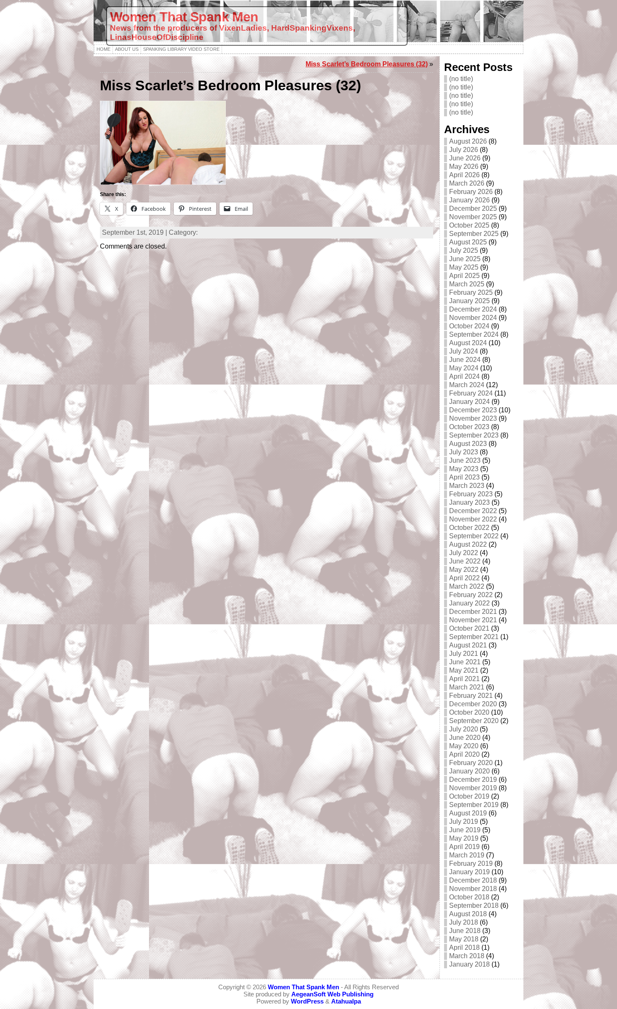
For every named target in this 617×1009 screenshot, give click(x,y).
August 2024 (468, 342)
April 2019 (464, 846)
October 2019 (469, 796)
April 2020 (464, 754)
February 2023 (471, 494)
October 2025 (469, 225)
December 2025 (473, 208)
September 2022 (474, 536)
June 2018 (465, 930)
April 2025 (464, 275)
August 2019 (468, 813)
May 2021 (463, 670)
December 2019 (473, 779)
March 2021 (466, 687)
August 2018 (468, 913)
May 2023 (463, 468)
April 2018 (464, 947)
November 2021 (473, 620)
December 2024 (473, 309)
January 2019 (469, 871)
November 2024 (473, 317)
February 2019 (471, 863)
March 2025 (466, 284)
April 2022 (464, 578)
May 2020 (463, 746)
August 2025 (468, 242)
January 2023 (469, 502)
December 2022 (473, 510)
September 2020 (474, 720)
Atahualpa (346, 1001)
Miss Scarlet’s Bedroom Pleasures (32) (367, 64)
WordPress (307, 1001)
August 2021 (468, 645)
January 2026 (469, 200)
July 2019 (463, 821)
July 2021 (463, 653)
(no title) (461, 78)
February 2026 (471, 191)
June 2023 (465, 460)
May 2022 (463, 569)
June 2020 (465, 737)
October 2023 (469, 426)
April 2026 (464, 174)
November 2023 (473, 418)
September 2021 (474, 636)
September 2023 (474, 435)
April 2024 (464, 376)
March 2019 (466, 855)
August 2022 (468, 544)
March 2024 (466, 384)
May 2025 (463, 267)
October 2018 (469, 897)
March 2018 (466, 955)
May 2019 (463, 838)
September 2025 (474, 233)
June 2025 (465, 258)
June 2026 (465, 158)
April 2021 (464, 678)
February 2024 (471, 393)
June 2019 (465, 829)
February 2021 (471, 695)
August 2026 (468, 141)
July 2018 (463, 922)
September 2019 (474, 804)
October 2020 (469, 712)
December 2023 (473, 410)
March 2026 (466, 183)
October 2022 (469, 527)
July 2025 (463, 250)
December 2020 (473, 704)
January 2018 (469, 964)
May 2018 (463, 939)
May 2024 (463, 368)
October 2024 (469, 326)
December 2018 (473, 880)
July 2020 (463, 729)
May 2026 (463, 166)
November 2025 (473, 216)
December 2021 (473, 611)
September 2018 (474, 905)
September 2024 (474, 334)
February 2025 (471, 292)
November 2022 (473, 519)
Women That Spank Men (184, 16)
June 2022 (465, 561)
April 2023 (464, 477)
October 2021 (469, 628)
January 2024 (469, 401)
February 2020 (471, 762)
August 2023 (468, 443)
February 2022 (471, 594)
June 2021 (465, 662)
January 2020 (469, 771)
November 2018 (473, 888)
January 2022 (469, 603)
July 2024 (463, 351)
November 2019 (473, 787)
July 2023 (463, 452)
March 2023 (466, 485)
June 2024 (465, 359)
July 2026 (463, 149)
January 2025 (469, 300)
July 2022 (463, 552)
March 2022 (466, 586)
